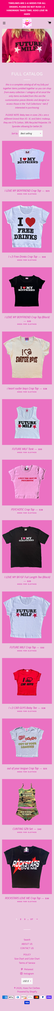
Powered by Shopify (27, 991)
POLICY (27, 954)
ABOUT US (27, 944)
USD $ (26, 981)
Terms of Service (27, 963)
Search (27, 939)
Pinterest (28, 969)
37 (31, 919)
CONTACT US (27, 948)
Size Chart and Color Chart (27, 958)
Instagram (28, 973)
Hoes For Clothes (31, 988)
